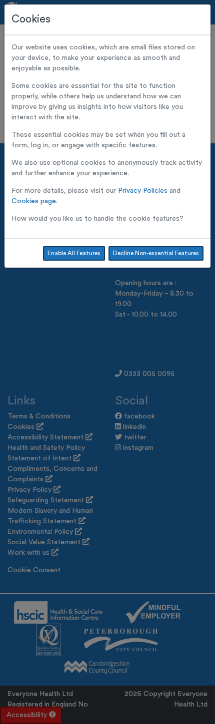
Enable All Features (74, 253)
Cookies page (34, 201)
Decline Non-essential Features (156, 253)
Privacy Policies (143, 190)
